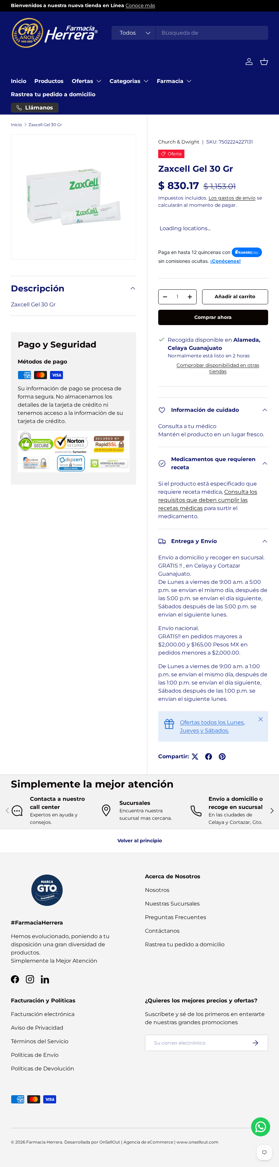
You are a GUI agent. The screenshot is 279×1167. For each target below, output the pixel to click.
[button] (264, 61)
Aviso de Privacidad (37, 1028)
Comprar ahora (213, 317)
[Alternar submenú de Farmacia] (189, 81)
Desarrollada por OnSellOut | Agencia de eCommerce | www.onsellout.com (141, 1142)
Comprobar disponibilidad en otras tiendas (218, 368)
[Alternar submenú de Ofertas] (99, 81)
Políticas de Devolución (42, 1068)
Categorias (125, 81)
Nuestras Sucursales (172, 903)
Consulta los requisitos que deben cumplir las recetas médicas (207, 500)
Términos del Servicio (39, 1041)
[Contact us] (260, 1126)
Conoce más (140, 5)
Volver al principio (139, 841)
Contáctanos (162, 931)
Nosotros (157, 890)
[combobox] (190, 33)
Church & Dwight (178, 142)
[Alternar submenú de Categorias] (146, 81)
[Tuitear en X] (195, 756)
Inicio (18, 81)
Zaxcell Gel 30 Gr (45, 124)
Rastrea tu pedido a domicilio (53, 94)
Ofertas (82, 81)
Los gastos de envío (232, 198)
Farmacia (170, 81)
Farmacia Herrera (44, 1142)
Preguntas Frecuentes (175, 917)
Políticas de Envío (35, 1055)
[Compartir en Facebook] (208, 756)
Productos (49, 81)
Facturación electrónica (43, 1014)
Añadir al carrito (235, 296)
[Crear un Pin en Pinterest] (222, 756)
